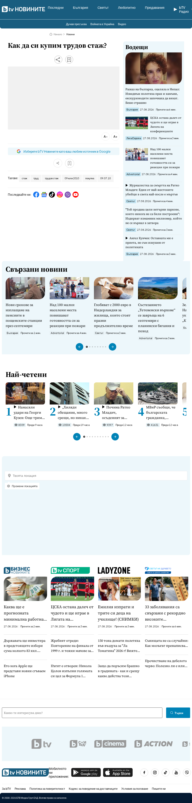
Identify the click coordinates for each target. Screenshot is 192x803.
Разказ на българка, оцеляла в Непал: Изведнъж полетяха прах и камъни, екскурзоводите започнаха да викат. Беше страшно (152, 96)
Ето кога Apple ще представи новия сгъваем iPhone (25, 670)
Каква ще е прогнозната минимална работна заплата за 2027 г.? (24, 613)
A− (106, 136)
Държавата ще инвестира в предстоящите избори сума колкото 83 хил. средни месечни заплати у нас (25, 645)
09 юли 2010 (72, 178)
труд (36, 178)
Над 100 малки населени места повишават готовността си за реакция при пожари (165, 158)
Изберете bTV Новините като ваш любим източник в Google (66, 151)
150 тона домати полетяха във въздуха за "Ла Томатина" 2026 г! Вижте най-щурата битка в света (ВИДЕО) (119, 645)
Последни (56, 7)
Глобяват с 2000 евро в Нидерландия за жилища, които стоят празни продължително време (113, 315)
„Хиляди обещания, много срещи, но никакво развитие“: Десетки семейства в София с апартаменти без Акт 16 (74, 412)
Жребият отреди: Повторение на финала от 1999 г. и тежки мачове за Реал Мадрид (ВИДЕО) (72, 645)
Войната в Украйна (102, 23)
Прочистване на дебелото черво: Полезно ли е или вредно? (166, 663)
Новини (70, 34)
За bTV (6, 788)
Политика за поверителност (47, 788)
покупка (89, 178)
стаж (24, 178)
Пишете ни (159, 788)
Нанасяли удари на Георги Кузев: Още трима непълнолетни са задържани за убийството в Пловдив (29, 412)
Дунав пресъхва (76, 23)
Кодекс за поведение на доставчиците (93, 788)
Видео (122, 23)
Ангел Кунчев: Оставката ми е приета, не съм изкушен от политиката (149, 242)
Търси (179, 713)
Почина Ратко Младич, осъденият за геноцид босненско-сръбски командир (116, 412)
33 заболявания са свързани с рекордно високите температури (165, 613)
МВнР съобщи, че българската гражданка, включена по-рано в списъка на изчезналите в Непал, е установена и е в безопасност (161, 412)
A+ (115, 136)
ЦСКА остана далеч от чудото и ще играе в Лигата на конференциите (165, 124)
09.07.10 (105, 178)
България (80, 7)
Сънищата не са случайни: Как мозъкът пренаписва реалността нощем (166, 643)
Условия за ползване (134, 788)
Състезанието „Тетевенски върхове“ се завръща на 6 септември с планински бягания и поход (156, 317)
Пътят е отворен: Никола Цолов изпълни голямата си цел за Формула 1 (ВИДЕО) (71, 670)
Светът (103, 7)
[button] (79, 347)
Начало (58, 34)
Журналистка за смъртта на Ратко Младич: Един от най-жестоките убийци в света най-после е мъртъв (152, 189)
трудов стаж (51, 178)
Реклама (20, 788)
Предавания (154, 7)
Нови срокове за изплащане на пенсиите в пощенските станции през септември (24, 315)
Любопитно (127, 7)
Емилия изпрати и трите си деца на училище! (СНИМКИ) (118, 613)
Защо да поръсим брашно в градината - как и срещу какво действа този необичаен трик (119, 670)
